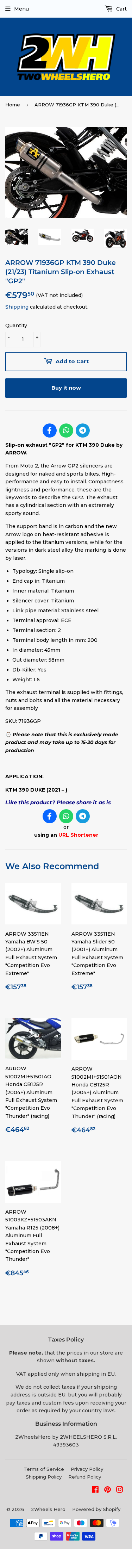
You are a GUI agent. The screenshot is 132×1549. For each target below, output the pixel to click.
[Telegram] (83, 430)
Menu (21, 9)
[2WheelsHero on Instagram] (119, 1490)
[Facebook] (50, 430)
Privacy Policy (87, 1469)
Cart (121, 9)
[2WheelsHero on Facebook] (95, 1490)
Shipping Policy (44, 1477)
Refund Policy (84, 1477)
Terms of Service (44, 1469)
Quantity (16, 325)
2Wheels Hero (48, 1509)
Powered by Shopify (96, 1509)
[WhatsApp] (66, 430)
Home (12, 104)
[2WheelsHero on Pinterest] (107, 1490)
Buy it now (66, 387)
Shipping (17, 307)
